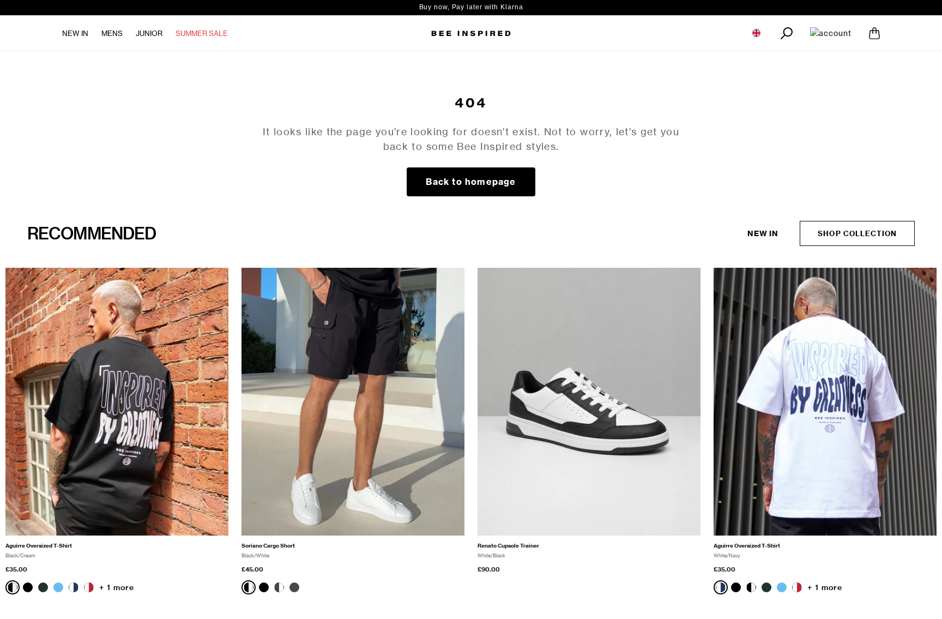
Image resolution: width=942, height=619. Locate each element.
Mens (112, 33)
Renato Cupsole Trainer (508, 545)
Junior (149, 33)
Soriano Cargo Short (268, 545)
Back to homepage (471, 181)
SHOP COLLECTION (857, 233)
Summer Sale (202, 33)
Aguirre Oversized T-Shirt (38, 545)
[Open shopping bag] (874, 33)
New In (75, 33)
